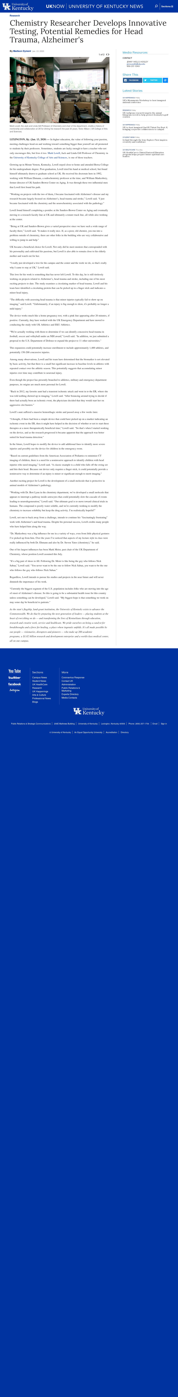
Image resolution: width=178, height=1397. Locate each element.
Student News (39, 680)
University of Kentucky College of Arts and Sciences (40, 157)
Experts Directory (70, 694)
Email (155, 723)
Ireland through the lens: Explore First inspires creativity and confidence (145, 141)
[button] (167, 6)
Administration (69, 684)
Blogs (35, 701)
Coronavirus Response (73, 677)
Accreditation (111, 732)
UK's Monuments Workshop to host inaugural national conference (144, 101)
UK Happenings (40, 691)
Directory (125, 732)
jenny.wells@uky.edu (136, 64)
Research (15, 15)
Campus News (39, 677)
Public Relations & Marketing (71, 689)
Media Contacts (69, 697)
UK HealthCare (39, 684)
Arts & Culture (39, 694)
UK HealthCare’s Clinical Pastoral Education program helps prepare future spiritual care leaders (143, 154)
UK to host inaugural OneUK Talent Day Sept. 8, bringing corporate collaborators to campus (145, 128)
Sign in (164, 723)
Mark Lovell (54, 153)
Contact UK (67, 680)
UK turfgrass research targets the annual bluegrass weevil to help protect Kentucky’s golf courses (145, 115)
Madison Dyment (22, 51)
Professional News (41, 698)
